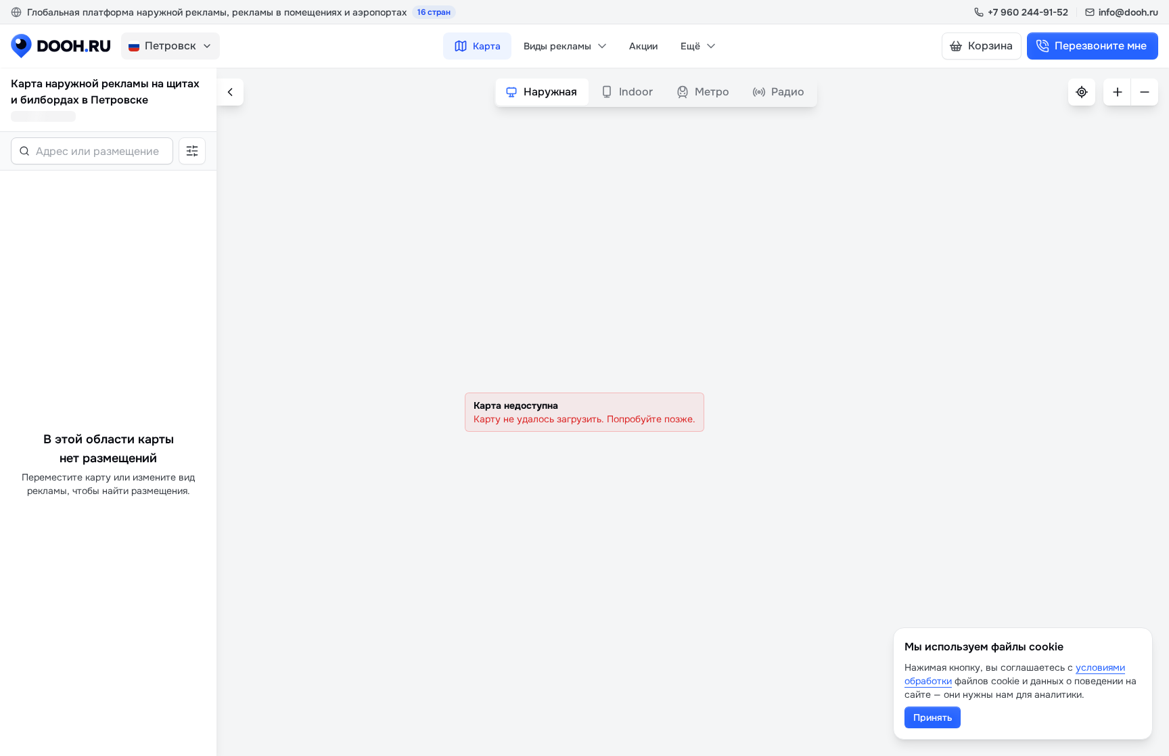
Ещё (690, 46)
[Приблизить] (1116, 92)
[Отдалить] (1144, 92)
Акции (643, 46)
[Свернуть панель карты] (230, 92)
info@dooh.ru (1128, 12)
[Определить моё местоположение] (1081, 92)
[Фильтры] (192, 150)
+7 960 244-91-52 (1028, 12)
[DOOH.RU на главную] (60, 46)
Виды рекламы (557, 46)
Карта (487, 46)
